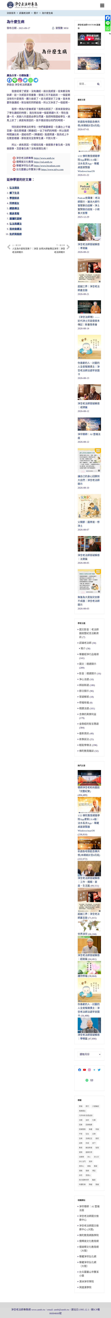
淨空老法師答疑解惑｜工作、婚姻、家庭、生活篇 (89, 882)
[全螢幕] (99, 43)
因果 (80, 1125)
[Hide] (110, 34)
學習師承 (14, 198)
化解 (94, 1120)
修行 (87, 1106)
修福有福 (84, 702)
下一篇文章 (52, 248)
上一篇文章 (25, 248)
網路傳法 (14, 208)
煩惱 (89, 1166)
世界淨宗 (82, 934)
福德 (87, 1171)
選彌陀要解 (15, 218)
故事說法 (84, 739)
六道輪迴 (95, 1106)
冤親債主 (82, 1111)
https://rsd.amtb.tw (43, 162)
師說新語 (84, 685)
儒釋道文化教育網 (89, 1241)
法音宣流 (11, 13)
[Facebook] (9, 80)
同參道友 (14, 203)
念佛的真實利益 (87, 714)
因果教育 (82, 1129)
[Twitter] (25, 80)
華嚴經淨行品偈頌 (89, 654)
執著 (90, 1129)
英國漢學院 (85, 1287)
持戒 (87, 1143)
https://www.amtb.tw (44, 158)
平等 (80, 1134)
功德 (80, 1120)
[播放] (81, 43)
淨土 (89, 1157)
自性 (80, 1175)
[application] (89, 39)
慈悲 (97, 1138)
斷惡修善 (89, 1148)
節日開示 (84, 691)
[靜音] (96, 43)
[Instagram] (20, 80)
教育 (80, 1148)
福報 (80, 1171)
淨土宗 (96, 1157)
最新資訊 (84, 733)
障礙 (90, 1185)
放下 (94, 1143)
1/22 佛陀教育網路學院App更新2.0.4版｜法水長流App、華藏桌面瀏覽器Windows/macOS (89, 823)
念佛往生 (89, 1138)
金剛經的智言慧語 (89, 724)
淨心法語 (84, 679)
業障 (80, 1152)
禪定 (94, 1171)
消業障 (81, 1157)
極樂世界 (89, 1152)
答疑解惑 (84, 696)
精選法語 (84, 708)
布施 (97, 1129)
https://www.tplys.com (52, 169)
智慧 (97, 1148)
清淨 (90, 1162)
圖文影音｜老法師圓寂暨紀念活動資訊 (89, 633)
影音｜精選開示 (87, 673)
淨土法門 (82, 1162)
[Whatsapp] (30, 80)
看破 (95, 1166)
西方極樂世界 (84, 1180)
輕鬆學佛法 (85, 745)
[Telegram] (35, 80)
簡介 (36, 13)
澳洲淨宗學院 (86, 1281)
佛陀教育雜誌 (86, 751)
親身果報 (14, 213)
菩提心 (88, 1175)
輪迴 (93, 1180)
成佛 (80, 1143)
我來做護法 (15, 229)
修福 (80, 1106)
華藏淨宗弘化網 (87, 1256)
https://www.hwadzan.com (47, 165)
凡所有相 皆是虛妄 (85, 1115)
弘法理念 (14, 187)
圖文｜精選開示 (87, 664)
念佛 (80, 1138)
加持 (87, 1120)
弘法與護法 (15, 223)
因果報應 (89, 1125)
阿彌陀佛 (82, 1185)
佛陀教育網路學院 (89, 1235)
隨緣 (97, 1185)
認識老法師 (24, 13)
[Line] (14, 80)
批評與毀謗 (15, 234)
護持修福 (82, 976)
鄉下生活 (14, 193)
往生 (87, 1134)
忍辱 (94, 1134)
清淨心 (81, 1166)
